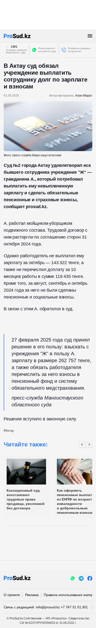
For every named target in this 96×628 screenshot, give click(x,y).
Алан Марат (83, 95)
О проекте (12, 595)
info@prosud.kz (48, 607)
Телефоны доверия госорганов (79, 50)
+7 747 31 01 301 (74, 607)
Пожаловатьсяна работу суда (47, 50)
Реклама (32, 595)
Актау (9, 430)
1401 (14, 46)
